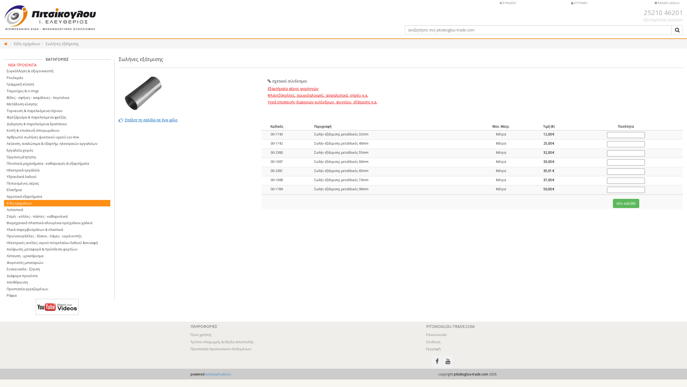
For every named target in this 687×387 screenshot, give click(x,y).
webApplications (218, 374)
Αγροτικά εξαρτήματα (24, 196)
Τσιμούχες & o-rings (23, 90)
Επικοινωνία (436, 334)
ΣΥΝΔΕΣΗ (509, 3)
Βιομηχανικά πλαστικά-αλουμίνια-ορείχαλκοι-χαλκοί (50, 222)
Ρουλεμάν (15, 77)
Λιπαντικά (15, 209)
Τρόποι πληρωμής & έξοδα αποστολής (222, 341)
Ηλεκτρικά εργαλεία (23, 170)
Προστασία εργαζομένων (27, 288)
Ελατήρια (14, 189)
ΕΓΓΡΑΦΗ (580, 3)
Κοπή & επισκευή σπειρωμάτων (33, 130)
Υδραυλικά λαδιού (21, 176)
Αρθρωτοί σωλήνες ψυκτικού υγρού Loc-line (43, 137)
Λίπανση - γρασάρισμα (25, 255)
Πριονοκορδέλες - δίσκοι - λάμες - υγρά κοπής (44, 236)
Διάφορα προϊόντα (22, 275)
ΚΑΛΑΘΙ (668, 3)
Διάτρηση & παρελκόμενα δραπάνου (37, 123)
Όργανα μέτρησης (21, 157)
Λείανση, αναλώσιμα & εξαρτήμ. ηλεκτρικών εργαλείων (52, 143)
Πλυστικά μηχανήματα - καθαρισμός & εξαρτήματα (48, 163)
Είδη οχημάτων (27, 43)
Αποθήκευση (17, 282)
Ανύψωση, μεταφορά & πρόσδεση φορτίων (42, 249)
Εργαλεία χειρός (20, 150)
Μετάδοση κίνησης (22, 104)
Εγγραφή (433, 348)
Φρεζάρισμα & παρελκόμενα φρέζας (36, 117)
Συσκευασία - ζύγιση (23, 269)
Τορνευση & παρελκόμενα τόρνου (35, 110)
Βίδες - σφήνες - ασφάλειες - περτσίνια (38, 97)
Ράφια (12, 295)
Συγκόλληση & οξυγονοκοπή (30, 71)
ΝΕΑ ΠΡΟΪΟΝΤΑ (22, 64)
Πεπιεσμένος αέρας (23, 183)
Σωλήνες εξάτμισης (62, 43)
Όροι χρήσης (201, 334)
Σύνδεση (433, 341)
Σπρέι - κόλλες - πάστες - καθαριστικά (37, 216)
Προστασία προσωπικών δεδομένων (221, 348)
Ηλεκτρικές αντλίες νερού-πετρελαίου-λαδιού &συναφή (52, 242)
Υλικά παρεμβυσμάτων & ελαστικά (35, 229)
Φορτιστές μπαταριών (25, 262)
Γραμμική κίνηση (20, 84)
